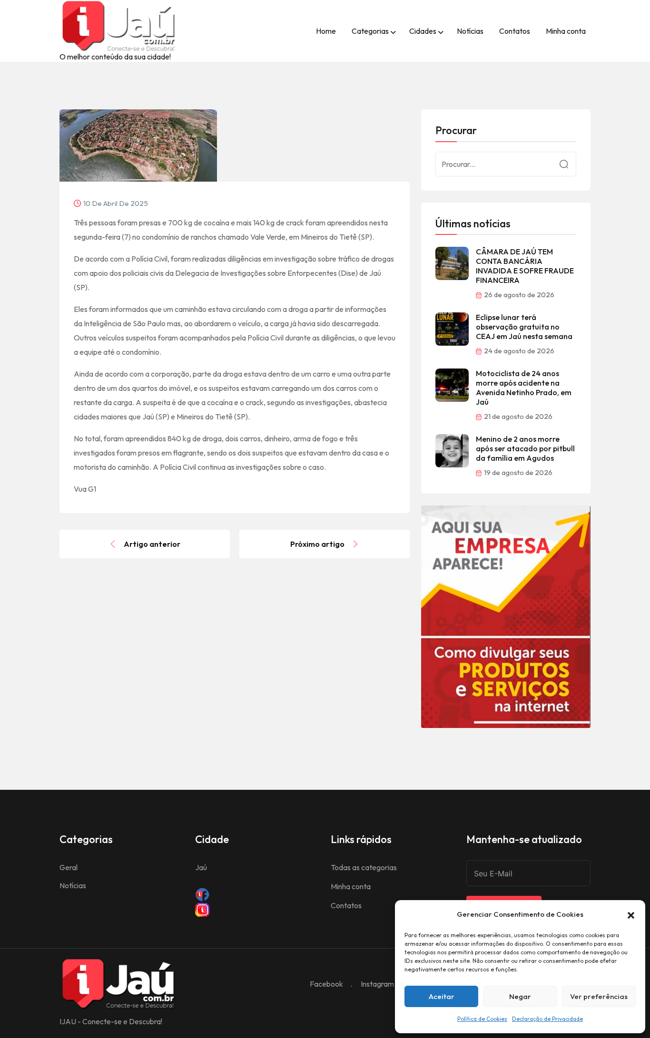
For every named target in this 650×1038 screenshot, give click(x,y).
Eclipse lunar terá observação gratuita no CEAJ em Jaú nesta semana (524, 326)
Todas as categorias (364, 867)
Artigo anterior (152, 544)
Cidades (422, 31)
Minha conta (566, 31)
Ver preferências (599, 996)
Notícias (470, 31)
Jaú (201, 867)
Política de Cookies (482, 1018)
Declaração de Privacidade (547, 1018)
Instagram (377, 984)
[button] (631, 914)
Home (326, 31)
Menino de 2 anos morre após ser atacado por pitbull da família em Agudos (525, 448)
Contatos (514, 31)
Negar (520, 996)
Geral (68, 867)
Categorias (370, 31)
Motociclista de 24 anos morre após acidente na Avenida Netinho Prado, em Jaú (523, 388)
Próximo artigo (317, 544)
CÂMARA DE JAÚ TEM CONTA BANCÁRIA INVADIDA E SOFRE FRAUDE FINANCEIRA (525, 266)
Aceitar (441, 996)
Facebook (326, 984)
